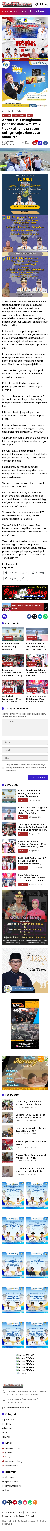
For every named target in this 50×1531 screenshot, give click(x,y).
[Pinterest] (14, 1502)
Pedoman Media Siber (12, 1486)
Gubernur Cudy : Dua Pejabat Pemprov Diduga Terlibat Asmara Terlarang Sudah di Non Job (30, 1116)
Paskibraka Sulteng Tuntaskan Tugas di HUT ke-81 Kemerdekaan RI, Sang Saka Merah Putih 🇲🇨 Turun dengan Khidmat (36, 673)
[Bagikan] (45, 143)
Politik (30, 115)
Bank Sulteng (11, 1465)
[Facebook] (29, 616)
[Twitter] (34, 616)
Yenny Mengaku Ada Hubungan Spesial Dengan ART (31, 1129)
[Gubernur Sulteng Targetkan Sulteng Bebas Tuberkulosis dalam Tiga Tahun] (37, 634)
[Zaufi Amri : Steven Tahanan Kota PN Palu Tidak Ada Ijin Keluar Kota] (7, 1171)
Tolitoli (8, 1457)
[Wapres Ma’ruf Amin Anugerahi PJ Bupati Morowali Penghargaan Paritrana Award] (7, 1157)
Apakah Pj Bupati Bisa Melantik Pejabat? (31, 1143)
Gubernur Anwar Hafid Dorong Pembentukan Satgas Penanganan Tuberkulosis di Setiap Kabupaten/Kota (12, 647)
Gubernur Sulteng (13, 1461)
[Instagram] (25, 1502)
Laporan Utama (19, 115)
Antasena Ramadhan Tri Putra (10, 142)
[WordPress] (20, 1502)
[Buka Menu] (41, 4)
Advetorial (8, 638)
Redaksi (5, 1490)
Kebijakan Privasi (10, 1481)
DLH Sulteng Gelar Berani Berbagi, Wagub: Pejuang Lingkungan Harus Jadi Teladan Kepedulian (32, 1103)
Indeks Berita (8, 1477)
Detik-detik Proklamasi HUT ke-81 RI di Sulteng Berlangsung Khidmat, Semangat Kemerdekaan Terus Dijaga (12, 699)
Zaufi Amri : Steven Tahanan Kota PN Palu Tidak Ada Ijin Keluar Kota (30, 1170)
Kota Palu (6, 115)
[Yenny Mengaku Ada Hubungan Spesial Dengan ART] (7, 1131)
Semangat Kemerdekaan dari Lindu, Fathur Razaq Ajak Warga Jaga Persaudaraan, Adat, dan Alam (12, 673)
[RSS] (35, 1502)
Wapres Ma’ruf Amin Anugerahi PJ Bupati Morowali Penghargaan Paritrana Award (31, 1156)
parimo (8, 1452)
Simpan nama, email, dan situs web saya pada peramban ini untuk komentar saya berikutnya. (26, 767)
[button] (36, 4)
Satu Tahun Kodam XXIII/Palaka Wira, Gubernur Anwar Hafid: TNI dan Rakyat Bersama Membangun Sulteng (37, 699)
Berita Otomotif (12, 1448)
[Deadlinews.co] (17, 4)
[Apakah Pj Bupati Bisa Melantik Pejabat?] (7, 1144)
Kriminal (6, 1437)
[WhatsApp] (45, 616)
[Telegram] (40, 616)
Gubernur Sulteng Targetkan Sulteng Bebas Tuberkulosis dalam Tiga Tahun (36, 647)
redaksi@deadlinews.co (18, 1407)
